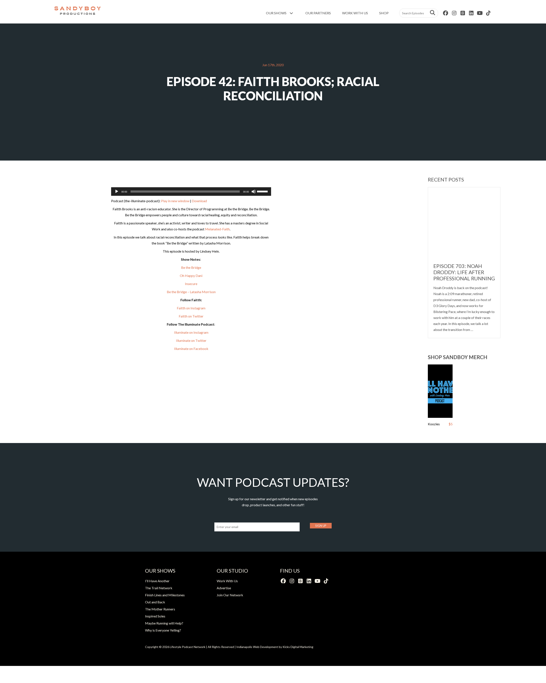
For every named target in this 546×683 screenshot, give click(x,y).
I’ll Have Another (157, 581)
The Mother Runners (160, 609)
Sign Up (320, 525)
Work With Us (355, 13)
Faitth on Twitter (191, 316)
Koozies (434, 424)
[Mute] (253, 191)
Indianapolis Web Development (257, 647)
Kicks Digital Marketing (298, 647)
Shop (384, 13)
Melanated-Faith (217, 229)
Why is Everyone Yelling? (163, 630)
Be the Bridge (191, 267)
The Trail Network (158, 588)
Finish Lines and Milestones (165, 595)
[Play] (117, 191)
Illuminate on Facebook (191, 349)
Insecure (191, 284)
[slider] (263, 191)
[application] (191, 191)
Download (199, 201)
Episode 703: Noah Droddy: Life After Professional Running (464, 272)
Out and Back (155, 602)
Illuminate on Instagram (191, 332)
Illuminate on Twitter (191, 340)
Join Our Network (230, 595)
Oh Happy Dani (191, 275)
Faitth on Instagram (191, 308)
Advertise (224, 588)
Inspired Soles (155, 616)
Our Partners (318, 13)
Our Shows (276, 13)
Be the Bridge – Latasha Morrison (191, 292)
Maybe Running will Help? (164, 623)
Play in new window (175, 201)
